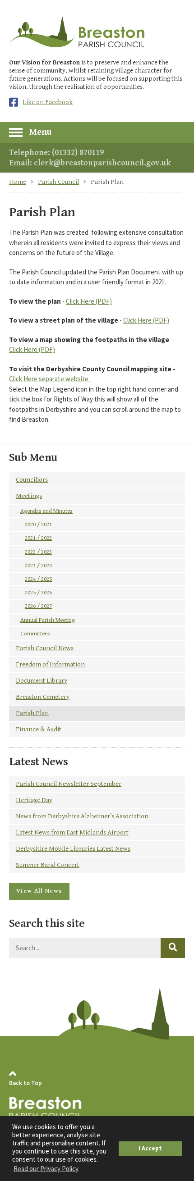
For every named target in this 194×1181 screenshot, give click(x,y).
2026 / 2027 (38, 606)
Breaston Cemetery (42, 697)
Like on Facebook (48, 102)
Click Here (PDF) (89, 301)
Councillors (32, 479)
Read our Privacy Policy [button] (46, 1168)
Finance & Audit (38, 729)
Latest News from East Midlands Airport (72, 832)
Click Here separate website (50, 378)
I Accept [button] (150, 1148)
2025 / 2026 (38, 592)
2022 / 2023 (38, 552)
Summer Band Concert (47, 865)
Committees (35, 633)
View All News (39, 890)
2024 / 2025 (38, 579)
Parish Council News (45, 648)
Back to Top (25, 1083)
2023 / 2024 (38, 565)
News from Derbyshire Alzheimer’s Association (82, 816)
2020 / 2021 (38, 524)
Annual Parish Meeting (47, 620)
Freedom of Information (50, 664)
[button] (97, 132)
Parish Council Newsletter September (68, 784)
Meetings (29, 496)
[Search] (173, 948)
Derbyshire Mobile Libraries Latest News (73, 849)
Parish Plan (32, 713)
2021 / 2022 (38, 538)
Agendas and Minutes (46, 511)
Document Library (41, 680)
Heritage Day (34, 800)
